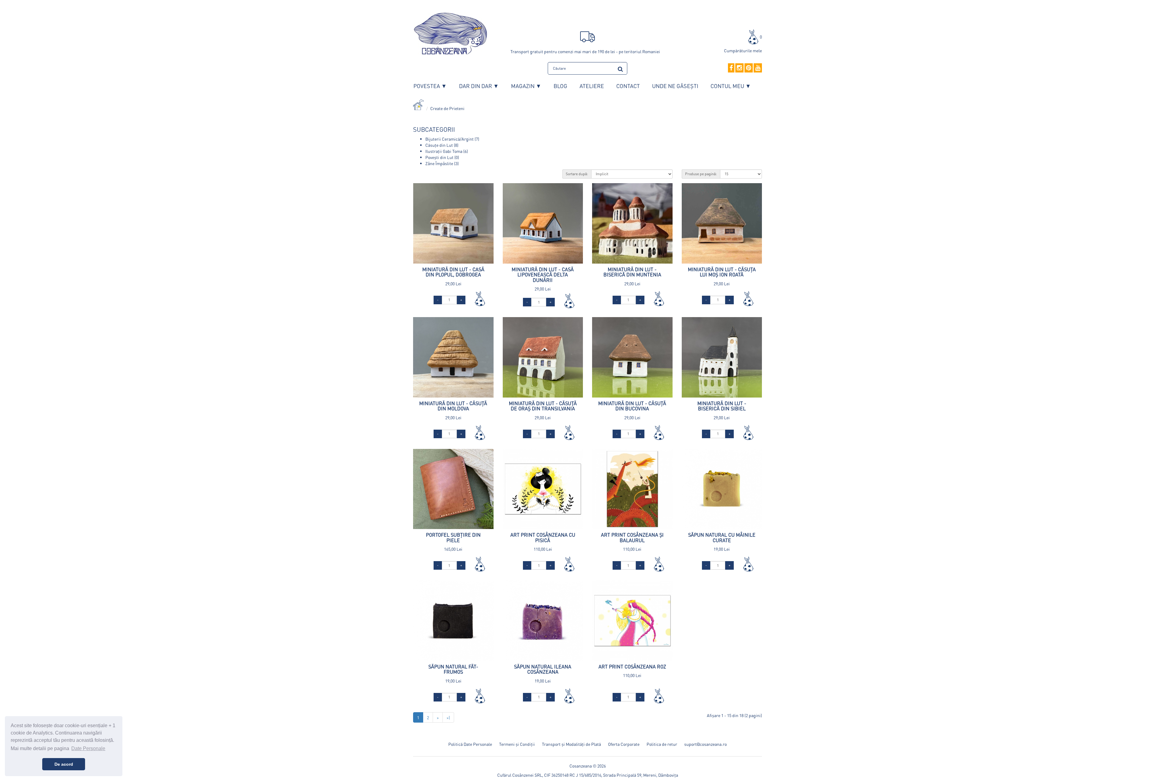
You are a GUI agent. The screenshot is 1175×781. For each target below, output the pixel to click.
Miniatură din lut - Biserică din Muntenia (632, 272)
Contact (628, 85)
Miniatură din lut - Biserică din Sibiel (721, 406)
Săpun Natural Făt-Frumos (453, 669)
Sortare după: (577, 174)
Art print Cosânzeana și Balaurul (632, 537)
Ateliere (592, 85)
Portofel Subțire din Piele (453, 537)
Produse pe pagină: (701, 174)
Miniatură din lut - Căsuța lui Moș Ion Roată (722, 272)
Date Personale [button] (88, 748)
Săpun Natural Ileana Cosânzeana (542, 669)
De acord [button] (63, 764)
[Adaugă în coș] (480, 298)
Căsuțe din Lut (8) (441, 145)
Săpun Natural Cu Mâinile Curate (721, 537)
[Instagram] (739, 68)
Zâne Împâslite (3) (442, 163)
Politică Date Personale (470, 744)
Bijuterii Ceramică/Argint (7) (452, 139)
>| (448, 717)
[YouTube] (758, 68)
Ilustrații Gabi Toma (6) (446, 151)
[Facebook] (731, 68)
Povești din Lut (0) (442, 157)
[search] (620, 68)
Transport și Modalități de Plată (571, 744)
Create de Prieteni (447, 108)
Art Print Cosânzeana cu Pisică (542, 537)
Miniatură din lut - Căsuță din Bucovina (632, 406)
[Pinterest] (748, 68)
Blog (560, 85)
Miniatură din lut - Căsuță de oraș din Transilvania (543, 406)
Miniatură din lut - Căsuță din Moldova (453, 406)
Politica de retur (662, 744)
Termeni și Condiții (517, 744)
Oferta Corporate (624, 744)
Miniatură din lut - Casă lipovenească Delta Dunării (543, 274)
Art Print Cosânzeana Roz (632, 666)
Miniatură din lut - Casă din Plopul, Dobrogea (453, 272)
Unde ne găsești (675, 85)
